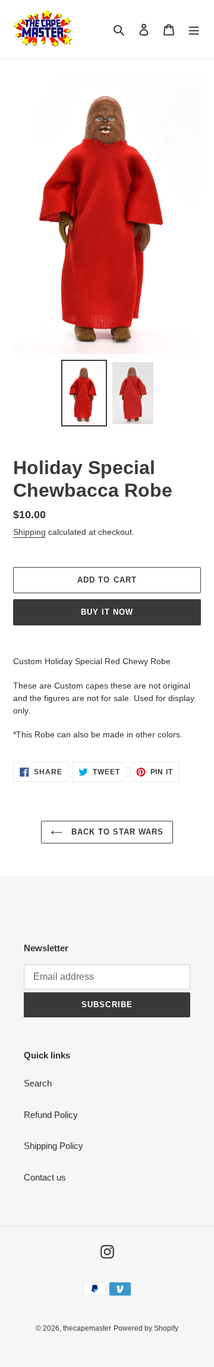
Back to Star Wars (116, 831)
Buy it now (107, 612)
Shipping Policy (53, 1146)
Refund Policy (51, 1115)
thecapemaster (87, 1328)
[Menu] (193, 29)
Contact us (45, 1177)
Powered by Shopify (146, 1328)
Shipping (29, 532)
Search (38, 1083)
